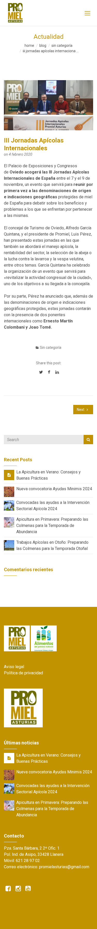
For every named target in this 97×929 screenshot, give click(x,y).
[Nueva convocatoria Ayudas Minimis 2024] (9, 491)
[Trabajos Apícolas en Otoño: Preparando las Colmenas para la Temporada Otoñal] (9, 544)
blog (42, 45)
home (29, 45)
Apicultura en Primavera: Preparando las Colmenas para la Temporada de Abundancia (52, 525)
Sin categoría (61, 45)
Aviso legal (14, 666)
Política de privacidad (23, 672)
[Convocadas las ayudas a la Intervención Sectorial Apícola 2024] (9, 505)
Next (81, 409)
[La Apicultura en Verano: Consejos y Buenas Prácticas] (9, 474)
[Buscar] (88, 439)
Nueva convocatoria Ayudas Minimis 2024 (54, 488)
